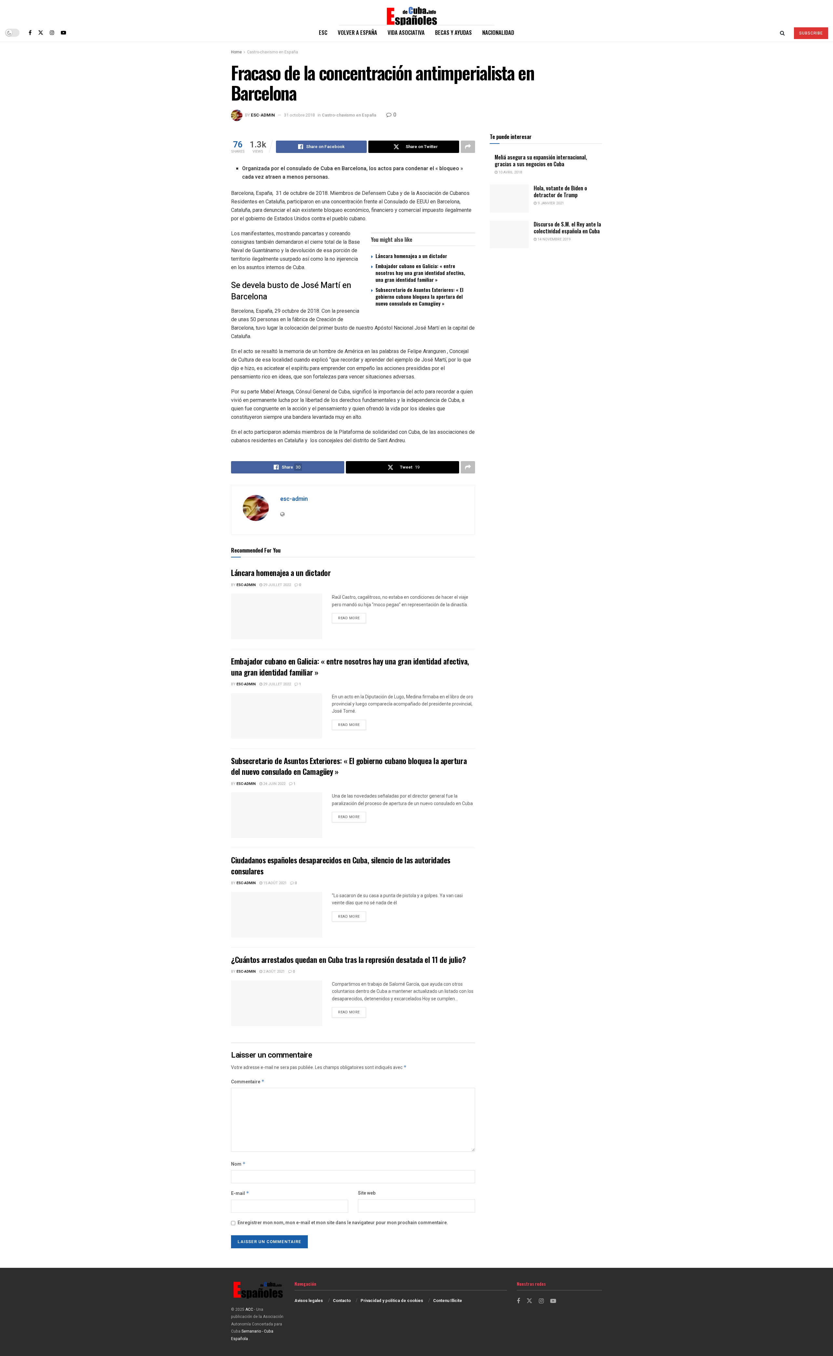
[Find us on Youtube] (63, 32)
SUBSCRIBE (811, 33)
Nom (238, 1164)
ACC (249, 1309)
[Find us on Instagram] (52, 32)
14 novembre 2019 (553, 239)
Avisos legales (308, 1300)
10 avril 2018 (510, 172)
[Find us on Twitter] (40, 32)
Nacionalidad (498, 32)
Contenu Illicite (447, 1300)
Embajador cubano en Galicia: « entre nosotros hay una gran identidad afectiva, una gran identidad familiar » (420, 272)
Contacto (342, 1300)
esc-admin (263, 115)
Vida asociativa (406, 32)
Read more (352, 618)
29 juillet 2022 (276, 585)
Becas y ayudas (453, 32)
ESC (323, 32)
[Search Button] (782, 32)
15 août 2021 (274, 883)
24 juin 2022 (273, 784)
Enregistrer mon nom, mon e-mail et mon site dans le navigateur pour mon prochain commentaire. (343, 1222)
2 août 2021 (273, 971)
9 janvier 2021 (550, 203)
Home (236, 52)
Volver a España (357, 32)
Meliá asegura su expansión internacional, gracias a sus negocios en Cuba (541, 160)
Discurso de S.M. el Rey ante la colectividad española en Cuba (567, 227)
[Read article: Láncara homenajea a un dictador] (276, 616)
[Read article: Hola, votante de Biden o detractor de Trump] (509, 198)
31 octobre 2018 (299, 115)
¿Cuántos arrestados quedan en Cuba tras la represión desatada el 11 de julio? (348, 959)
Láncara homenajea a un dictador (411, 255)
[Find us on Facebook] (30, 32)
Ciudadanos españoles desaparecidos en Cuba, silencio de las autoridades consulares (340, 865)
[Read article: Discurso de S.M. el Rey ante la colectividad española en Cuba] (509, 235)
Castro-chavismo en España (272, 52)
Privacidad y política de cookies (392, 1300)
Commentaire (248, 1081)
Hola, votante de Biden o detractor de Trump (560, 191)
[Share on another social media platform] (468, 147)
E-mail (240, 1193)
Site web (367, 1193)
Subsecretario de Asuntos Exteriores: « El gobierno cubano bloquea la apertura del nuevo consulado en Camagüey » (419, 296)
